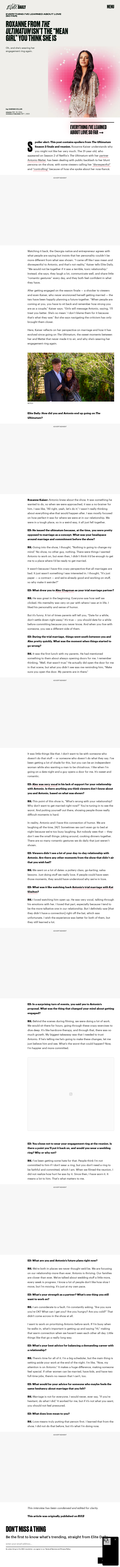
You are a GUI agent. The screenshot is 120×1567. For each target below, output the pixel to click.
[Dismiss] (115, 1539)
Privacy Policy (65, 1549)
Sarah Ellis (15, 109)
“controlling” (41, 169)
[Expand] (105, 1539)
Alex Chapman (64, 590)
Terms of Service (51, 1549)
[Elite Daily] (16, 7)
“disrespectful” (101, 164)
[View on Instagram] (70, 1094)
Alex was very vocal (45, 784)
